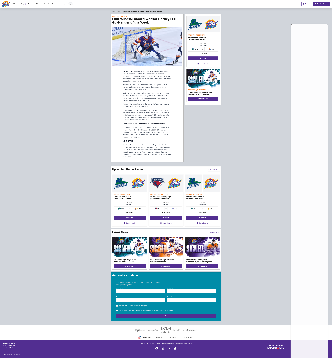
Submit (166, 316)
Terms (158, 343)
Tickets (15, 4)
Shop (22, 4)
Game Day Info (49, 4)
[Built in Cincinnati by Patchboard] (275, 347)
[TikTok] (175, 348)
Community (61, 4)
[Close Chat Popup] (326, 19)
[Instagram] (162, 348)
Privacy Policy (150, 343)
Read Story (204, 99)
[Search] (70, 3)
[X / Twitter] (169, 348)
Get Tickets (321, 4)
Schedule (308, 4)
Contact (142, 343)
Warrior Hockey (130, 76)
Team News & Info (34, 4)
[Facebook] (156, 348)
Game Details (204, 64)
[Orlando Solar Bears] (6, 4)
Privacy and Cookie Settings (184, 343)
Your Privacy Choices (168, 343)
